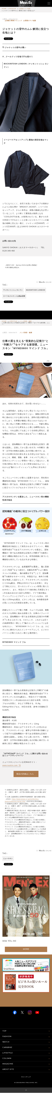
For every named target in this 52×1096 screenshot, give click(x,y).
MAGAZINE (7, 1064)
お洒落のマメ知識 (24, 8)
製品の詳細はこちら (25, 774)
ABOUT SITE (8, 1069)
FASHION (12, 8)
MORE (26, 949)
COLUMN (6, 1058)
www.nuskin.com (10, 765)
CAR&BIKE (7, 1047)
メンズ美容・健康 (26, 321)
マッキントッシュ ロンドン (13, 290)
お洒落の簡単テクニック (13, 20)
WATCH (5, 1042)
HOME (4, 8)
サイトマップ (26, 1077)
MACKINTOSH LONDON (35, 290)
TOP (4, 1031)
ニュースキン (8, 858)
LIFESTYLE (13, 321)
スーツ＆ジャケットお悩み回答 (14, 296)
